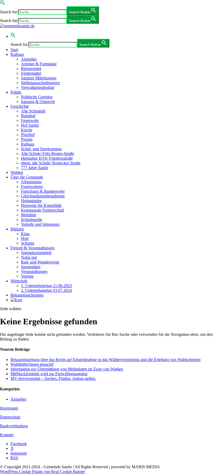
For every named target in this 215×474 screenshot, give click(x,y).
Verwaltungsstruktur (37, 87)
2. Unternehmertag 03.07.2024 (46, 290)
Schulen (27, 243)
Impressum (9, 408)
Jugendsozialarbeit (36, 252)
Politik (15, 92)
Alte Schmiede (33, 111)
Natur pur (29, 257)
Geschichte (19, 106)
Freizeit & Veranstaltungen (32, 248)
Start (14, 49)
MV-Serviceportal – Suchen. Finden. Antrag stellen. (53, 378)
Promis (27, 139)
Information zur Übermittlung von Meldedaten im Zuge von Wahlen (66, 369)
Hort (25, 238)
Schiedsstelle (31, 219)
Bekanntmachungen (27, 295)
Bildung (17, 229)
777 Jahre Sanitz (34, 167)
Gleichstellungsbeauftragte (43, 196)
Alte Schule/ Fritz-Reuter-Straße (47, 153)
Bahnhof (28, 116)
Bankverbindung (14, 426)
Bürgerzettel (31, 68)
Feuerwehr (30, 120)
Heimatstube (31, 200)
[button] (2, 4)
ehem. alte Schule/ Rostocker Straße (50, 163)
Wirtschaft (18, 281)
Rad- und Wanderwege (40, 262)
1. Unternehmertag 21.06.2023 (46, 285)
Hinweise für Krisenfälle (41, 205)
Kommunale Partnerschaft (42, 210)
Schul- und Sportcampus (41, 149)
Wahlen (16, 172)
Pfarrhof (28, 134)
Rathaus (17, 54)
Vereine (27, 276)
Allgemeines (31, 182)
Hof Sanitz (30, 125)
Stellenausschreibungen (40, 82)
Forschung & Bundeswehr (43, 191)
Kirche (26, 130)
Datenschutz (10, 417)
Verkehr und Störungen (40, 224)
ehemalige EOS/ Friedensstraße (47, 158)
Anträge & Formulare (39, 64)
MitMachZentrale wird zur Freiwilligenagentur (49, 373)
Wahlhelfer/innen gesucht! (32, 364)
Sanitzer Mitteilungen (38, 78)
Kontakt (6, 435)
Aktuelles (29, 59)
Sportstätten (30, 267)
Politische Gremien (36, 97)
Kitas (25, 233)
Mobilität (28, 215)
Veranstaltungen (34, 271)
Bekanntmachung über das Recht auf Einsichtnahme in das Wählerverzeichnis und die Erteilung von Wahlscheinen (105, 359)
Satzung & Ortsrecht (38, 101)
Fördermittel (31, 73)
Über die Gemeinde (26, 177)
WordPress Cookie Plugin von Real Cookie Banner (42, 471)
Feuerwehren (32, 186)
